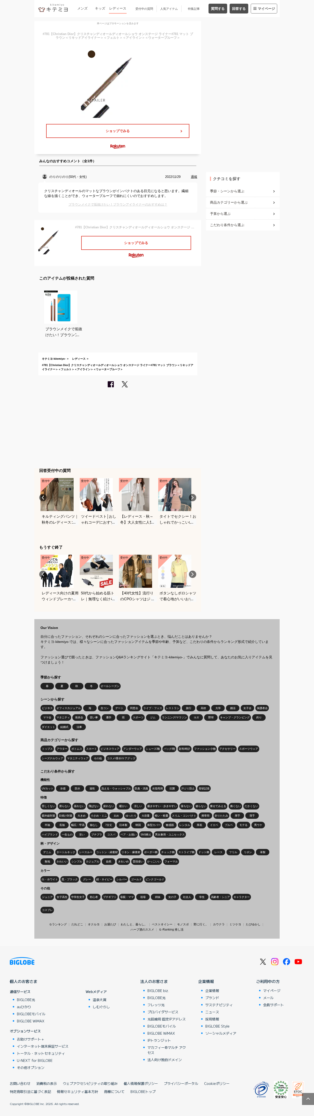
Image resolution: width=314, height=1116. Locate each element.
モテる (243, 824)
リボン (248, 852)
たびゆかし (253, 924)
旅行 (188, 708)
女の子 (172, 896)
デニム (47, 852)
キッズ (100, 8)
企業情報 (206, 981)
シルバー (121, 879)
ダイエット (48, 726)
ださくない (251, 806)
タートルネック (65, 852)
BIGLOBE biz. (158, 990)
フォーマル (171, 861)
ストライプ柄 (186, 852)
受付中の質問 (144, 9)
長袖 (62, 824)
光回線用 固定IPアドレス (166, 1019)
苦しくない (48, 806)
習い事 (94, 717)
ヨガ (196, 717)
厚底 (199, 824)
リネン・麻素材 (130, 852)
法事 (79, 726)
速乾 (92, 788)
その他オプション (30, 1067)
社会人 (187, 896)
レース (218, 852)
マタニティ (63, 717)
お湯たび (110, 924)
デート (119, 708)
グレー (87, 879)
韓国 (138, 824)
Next (192, 497)
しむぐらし (101, 1006)
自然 (108, 861)
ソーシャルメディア (220, 1033)
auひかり (24, 1006)
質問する (218, 9)
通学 (108, 717)
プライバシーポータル (181, 1083)
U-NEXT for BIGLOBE (34, 1060)
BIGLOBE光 (26, 999)
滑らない (64, 806)
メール (268, 997)
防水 (77, 788)
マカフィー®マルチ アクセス (166, 1050)
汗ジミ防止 (188, 788)
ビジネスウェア (110, 748)
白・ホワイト (50, 879)
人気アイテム (169, 9)
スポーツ (138, 717)
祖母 (143, 896)
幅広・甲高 (78, 824)
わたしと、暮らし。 (134, 924)
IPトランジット (159, 1040)
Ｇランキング (58, 924)
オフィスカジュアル (68, 708)
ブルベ (229, 824)
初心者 (94, 896)
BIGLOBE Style (217, 1026)
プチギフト (110, 896)
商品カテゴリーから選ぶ (229, 202)
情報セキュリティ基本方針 (77, 1091)
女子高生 (62, 896)
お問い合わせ (20, 1083)
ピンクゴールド (154, 879)
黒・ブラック (70, 879)
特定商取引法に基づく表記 (30, 1091)
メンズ (82, 8)
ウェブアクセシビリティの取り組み (90, 1083)
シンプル (76, 861)
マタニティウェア (78, 758)
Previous (43, 497)
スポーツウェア (248, 748)
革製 (262, 852)
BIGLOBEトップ (143, 1091)
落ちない (186, 806)
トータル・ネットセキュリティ (41, 1053)
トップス (47, 748)
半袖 (47, 824)
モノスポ (183, 924)
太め (116, 815)
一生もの (67, 834)
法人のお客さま (154, 981)
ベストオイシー (162, 924)
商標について (114, 1091)
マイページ (266, 9)
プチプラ (96, 834)
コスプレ (47, 909)
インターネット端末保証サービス (42, 1046)
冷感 (62, 788)
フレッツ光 (156, 1004)
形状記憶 (204, 788)
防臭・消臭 (141, 788)
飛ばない (94, 806)
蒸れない (79, 806)
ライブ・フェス (152, 708)
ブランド (212, 997)
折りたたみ (221, 815)
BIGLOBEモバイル (31, 1013)
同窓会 (134, 708)
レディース (117, 8)
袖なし (94, 824)
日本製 (123, 824)
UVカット (47, 788)
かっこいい (154, 861)
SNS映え (146, 834)
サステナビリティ (219, 1004)
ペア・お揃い (128, 834)
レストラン (172, 708)
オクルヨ (94, 924)
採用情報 (212, 1019)
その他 (98, 758)
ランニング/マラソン (174, 717)
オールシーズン (110, 686)
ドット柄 (203, 852)
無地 (47, 861)
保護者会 (262, 708)
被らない (201, 806)
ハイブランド (50, 834)
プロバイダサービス (162, 1011)
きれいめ (123, 861)
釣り (259, 717)
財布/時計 (184, 748)
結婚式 (64, 726)
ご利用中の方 (268, 981)
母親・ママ (127, 896)
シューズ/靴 (153, 748)
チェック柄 (168, 852)
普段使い (138, 861)
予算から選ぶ (220, 214)
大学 (218, 708)
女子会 (247, 708)
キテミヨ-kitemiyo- (54, 358)
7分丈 (108, 824)
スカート (91, 748)
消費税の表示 (46, 1083)
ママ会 (47, 717)
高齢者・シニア (220, 896)
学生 (202, 896)
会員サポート (273, 1004)
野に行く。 (201, 924)
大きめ (82, 815)
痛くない (235, 806)
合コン (105, 708)
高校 (203, 708)
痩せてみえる (218, 806)
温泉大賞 (99, 999)
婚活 (233, 708)
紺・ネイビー (104, 879)
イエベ (214, 824)
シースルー (85, 852)
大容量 (146, 815)
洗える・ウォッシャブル (116, 788)
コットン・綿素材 (107, 852)
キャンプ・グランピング (235, 717)
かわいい (62, 861)
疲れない (108, 806)
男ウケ (258, 824)
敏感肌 (170, 824)
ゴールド (136, 879)
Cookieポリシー (217, 1083)
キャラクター (242, 896)
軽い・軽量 (161, 815)
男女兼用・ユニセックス (170, 834)
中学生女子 (78, 896)
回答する (239, 9)
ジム (153, 717)
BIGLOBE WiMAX (30, 1020)
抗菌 (172, 788)
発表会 (79, 717)
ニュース (212, 1011)
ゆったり (131, 815)
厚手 (237, 815)
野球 (211, 717)
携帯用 (205, 815)
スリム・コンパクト (184, 815)
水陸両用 (157, 788)
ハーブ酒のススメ (142, 929)
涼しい (138, 806)
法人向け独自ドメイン (164, 1059)
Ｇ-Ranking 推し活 (171, 929)
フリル (233, 852)
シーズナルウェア (52, 758)
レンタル (184, 824)
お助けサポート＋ (30, 1039)
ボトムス (76, 748)
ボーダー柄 (150, 852)
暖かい (123, 806)
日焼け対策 (65, 815)
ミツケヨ (235, 924)
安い (82, 834)
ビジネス (47, 708)
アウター (62, 748)
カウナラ (219, 924)
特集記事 (194, 9)
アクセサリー (227, 748)
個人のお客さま (23, 981)
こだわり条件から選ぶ (227, 225)
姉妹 (157, 896)
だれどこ (77, 924)
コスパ (111, 834)
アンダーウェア (132, 748)
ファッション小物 (205, 748)
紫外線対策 (48, 815)
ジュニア (47, 896)
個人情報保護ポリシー (141, 1083)
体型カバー (154, 824)
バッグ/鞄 (169, 748)
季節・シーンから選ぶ (227, 191)
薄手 (252, 815)
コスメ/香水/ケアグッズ (121, 758)
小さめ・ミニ (99, 815)
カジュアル (92, 861)
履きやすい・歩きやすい (162, 806)
